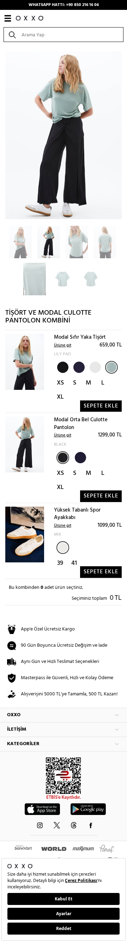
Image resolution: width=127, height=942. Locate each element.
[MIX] (62, 547)
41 (74, 563)
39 (60, 563)
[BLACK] (62, 366)
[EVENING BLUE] (78, 366)
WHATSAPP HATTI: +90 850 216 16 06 (64, 4)
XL (60, 397)
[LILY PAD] (111, 367)
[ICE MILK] (94, 366)
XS (60, 383)
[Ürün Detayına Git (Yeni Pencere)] (24, 362)
